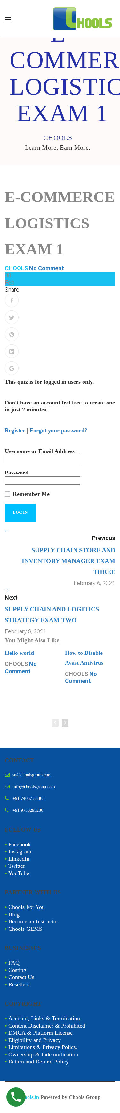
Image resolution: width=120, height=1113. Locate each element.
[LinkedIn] (12, 351)
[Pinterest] (12, 334)
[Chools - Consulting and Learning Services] (83, 19)
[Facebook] (12, 300)
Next (11, 597)
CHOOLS (16, 268)
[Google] (12, 368)
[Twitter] (12, 317)
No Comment (46, 268)
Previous (103, 538)
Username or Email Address (40, 451)
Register (15, 430)
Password (16, 472)
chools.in (29, 1097)
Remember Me (30, 494)
